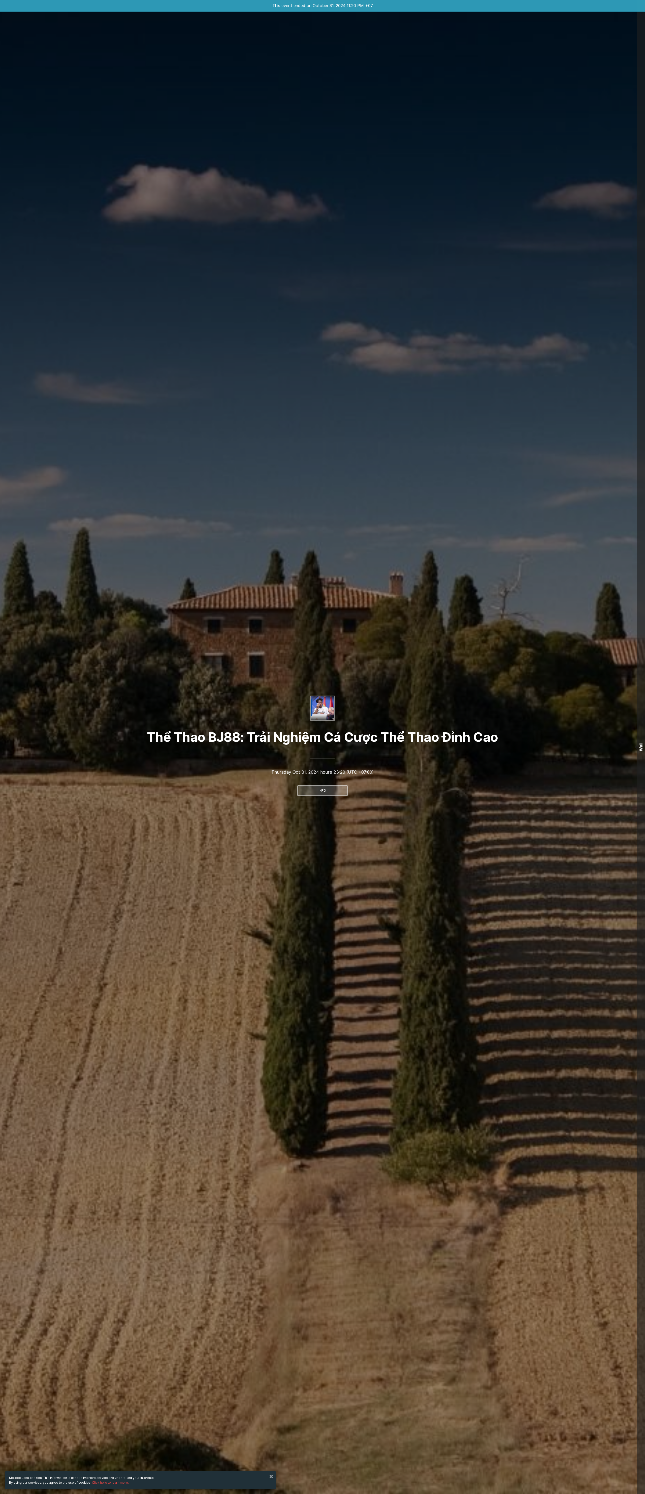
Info (322, 790)
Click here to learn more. (110, 1482)
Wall (640, 747)
